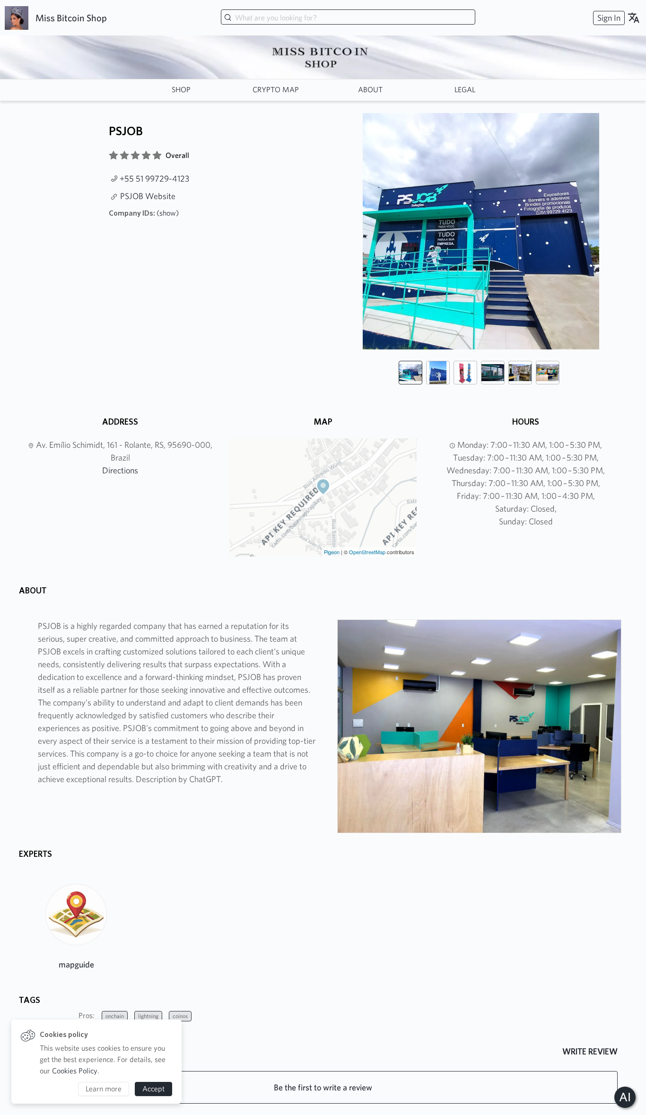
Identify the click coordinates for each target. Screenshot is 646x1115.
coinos (180, 1015)
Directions (120, 470)
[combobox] (348, 18)
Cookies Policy (74, 1071)
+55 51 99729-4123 (154, 178)
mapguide (76, 964)
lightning (148, 1015)
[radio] (113, 155)
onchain (114, 1015)
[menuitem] (607, 18)
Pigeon (332, 552)
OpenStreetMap (367, 552)
